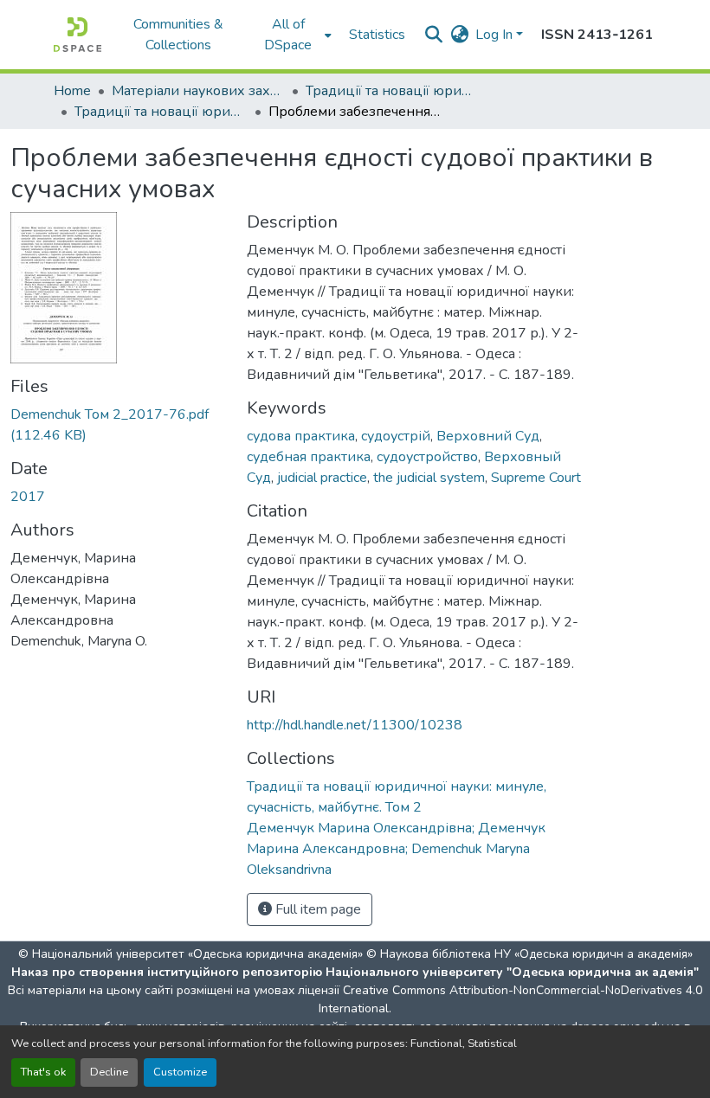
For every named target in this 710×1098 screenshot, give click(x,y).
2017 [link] (27, 496)
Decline (109, 1072)
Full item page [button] (316, 909)
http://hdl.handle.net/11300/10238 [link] (354, 725)
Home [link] (72, 90)
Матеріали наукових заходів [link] (198, 90)
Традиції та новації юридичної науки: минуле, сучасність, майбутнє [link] (392, 90)
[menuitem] (293, 34)
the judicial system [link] (429, 477)
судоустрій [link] (395, 436)
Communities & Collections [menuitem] (178, 35)
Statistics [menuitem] (377, 34)
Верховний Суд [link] (487, 436)
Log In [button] (495, 34)
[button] (77, 34)
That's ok (43, 1072)
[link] (118, 425)
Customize (180, 1072)
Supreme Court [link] (536, 477)
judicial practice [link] (322, 477)
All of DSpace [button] (288, 35)
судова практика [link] (301, 436)
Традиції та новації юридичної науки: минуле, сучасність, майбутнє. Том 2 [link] (161, 111)
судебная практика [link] (309, 456)
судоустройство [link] (427, 456)
